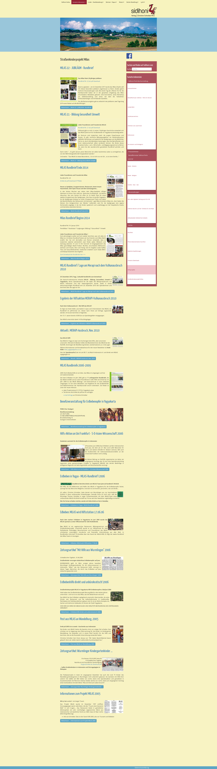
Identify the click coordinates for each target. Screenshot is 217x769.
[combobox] (142, 69)
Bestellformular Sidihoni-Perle (138, 155)
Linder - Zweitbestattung (95, 2)
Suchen (129, 69)
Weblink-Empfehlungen (134, 251)
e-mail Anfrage (68, 395)
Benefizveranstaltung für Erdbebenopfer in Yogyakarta (88, 401)
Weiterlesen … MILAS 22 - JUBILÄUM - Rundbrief (76, 107)
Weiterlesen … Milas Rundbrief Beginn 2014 (75, 258)
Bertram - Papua (111, 2)
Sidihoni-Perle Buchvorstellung (138, 81)
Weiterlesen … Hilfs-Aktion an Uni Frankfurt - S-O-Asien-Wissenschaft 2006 (84, 469)
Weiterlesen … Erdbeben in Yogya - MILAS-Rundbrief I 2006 (79, 505)
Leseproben (131, 107)
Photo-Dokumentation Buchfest (136, 242)
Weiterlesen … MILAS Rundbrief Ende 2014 (74, 211)
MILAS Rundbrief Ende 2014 (74, 167)
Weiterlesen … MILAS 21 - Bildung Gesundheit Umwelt (78, 161)
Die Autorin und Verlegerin (135, 144)
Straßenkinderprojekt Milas (135, 279)
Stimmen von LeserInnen (135, 126)
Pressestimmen (132, 88)
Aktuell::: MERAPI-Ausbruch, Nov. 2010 (80, 330)
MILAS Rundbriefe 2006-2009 (75, 365)
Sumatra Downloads (133, 260)
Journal (130, 159)
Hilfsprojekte (131, 270)
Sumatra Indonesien (79, 2)
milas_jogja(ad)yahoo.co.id (72, 349)
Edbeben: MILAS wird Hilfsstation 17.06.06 (82, 512)
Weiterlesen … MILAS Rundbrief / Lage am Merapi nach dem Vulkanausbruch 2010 (87, 291)
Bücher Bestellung (132, 2)
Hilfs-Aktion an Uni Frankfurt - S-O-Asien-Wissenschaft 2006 (91, 433)
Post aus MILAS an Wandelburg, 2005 (79, 619)
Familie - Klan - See (133, 185)
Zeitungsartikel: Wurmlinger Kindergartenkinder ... (86, 651)
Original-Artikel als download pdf (91, 664)
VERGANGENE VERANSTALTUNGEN (137, 218)
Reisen (121, 2)
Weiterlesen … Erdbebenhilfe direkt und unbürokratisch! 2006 (81, 612)
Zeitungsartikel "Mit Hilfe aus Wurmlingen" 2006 (85, 550)
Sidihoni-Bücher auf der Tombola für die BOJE (141, 208)
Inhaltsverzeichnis (133, 116)
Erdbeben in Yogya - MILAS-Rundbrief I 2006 (82, 476)
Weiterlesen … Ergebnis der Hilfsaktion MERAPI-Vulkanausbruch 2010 (83, 323)
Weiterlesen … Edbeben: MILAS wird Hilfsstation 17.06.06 (79, 543)
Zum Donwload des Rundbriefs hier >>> (72, 254)
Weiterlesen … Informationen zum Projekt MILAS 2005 (78, 721)
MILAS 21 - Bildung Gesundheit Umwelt (80, 114)
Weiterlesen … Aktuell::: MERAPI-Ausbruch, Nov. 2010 (78, 358)
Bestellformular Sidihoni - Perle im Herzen (140, 98)
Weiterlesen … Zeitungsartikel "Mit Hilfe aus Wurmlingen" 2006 (81, 575)
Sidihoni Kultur (65, 2)
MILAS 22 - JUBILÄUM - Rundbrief (76, 68)
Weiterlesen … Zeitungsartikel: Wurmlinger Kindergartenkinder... (81, 687)
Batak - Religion (132, 175)
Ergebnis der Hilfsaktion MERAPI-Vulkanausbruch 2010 (88, 298)
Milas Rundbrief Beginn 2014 (75, 218)
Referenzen (131, 135)
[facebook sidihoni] (128, 55)
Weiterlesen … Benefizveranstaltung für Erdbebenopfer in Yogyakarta (83, 427)
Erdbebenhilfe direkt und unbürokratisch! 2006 (84, 582)
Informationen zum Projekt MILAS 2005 (80, 693)
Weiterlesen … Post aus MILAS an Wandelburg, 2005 (77, 644)
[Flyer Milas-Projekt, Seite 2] (113, 706)
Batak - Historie (132, 166)
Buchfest (130, 232)
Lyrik (142, 2)
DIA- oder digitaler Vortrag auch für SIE (139, 199)
